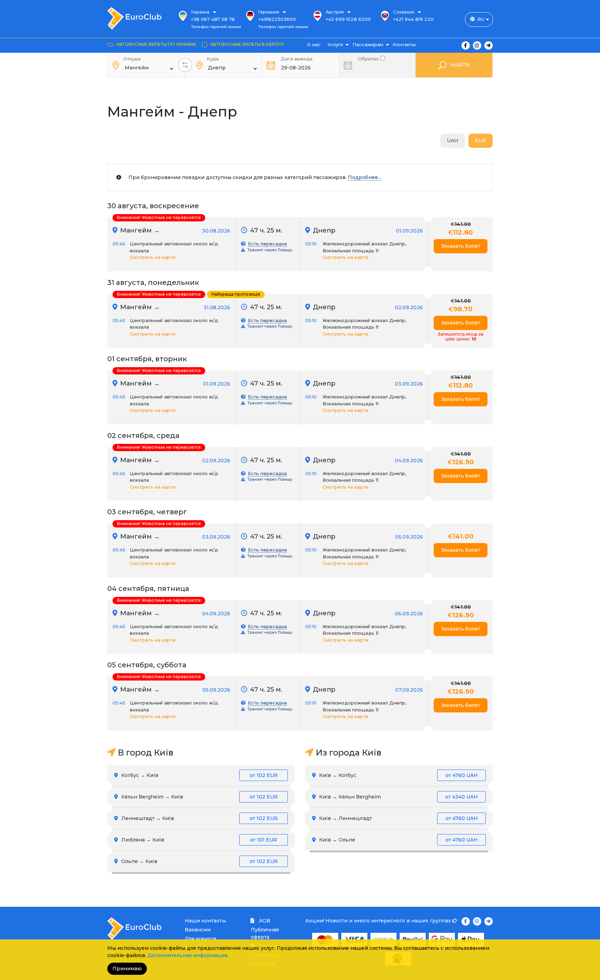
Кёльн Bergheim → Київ (199, 797)
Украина (200, 12)
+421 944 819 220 (413, 19)
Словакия (403, 12)
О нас (313, 44)
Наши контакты (205, 921)
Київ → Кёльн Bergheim (398, 797)
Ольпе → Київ (199, 861)
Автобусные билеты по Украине (156, 44)
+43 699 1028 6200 (348, 19)
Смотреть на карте (153, 257)
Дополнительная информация (187, 955)
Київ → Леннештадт (398, 818)
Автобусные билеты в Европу (247, 44)
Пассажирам (367, 44)
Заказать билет (460, 246)
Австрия (335, 12)
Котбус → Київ (199, 775)
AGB (264, 921)
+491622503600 (277, 19)
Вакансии (197, 930)
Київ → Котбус (398, 775)
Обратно (369, 58)
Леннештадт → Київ (199, 818)
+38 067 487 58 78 (213, 19)
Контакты (404, 44)
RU (480, 19)
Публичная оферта (265, 933)
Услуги (335, 44)
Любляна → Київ (198, 840)
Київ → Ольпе (398, 840)
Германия (268, 12)
